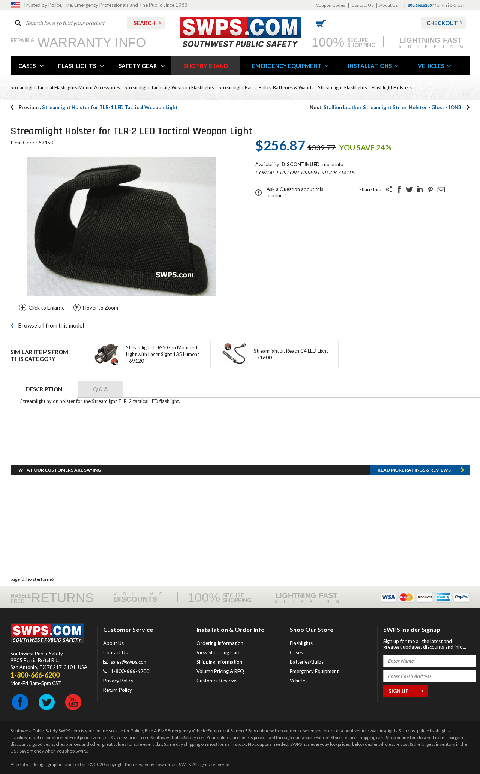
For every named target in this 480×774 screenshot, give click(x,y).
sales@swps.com (129, 662)
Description (44, 389)
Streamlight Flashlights (342, 87)
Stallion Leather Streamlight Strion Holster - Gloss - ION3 (385, 107)
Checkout (442, 23)
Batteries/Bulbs (307, 662)
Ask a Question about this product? (295, 192)
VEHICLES (431, 65)
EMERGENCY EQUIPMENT (287, 65)
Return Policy (117, 690)
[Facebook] (399, 189)
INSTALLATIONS (370, 65)
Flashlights (301, 643)
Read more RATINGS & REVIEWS (414, 470)
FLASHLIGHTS (77, 65)
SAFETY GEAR (137, 65)
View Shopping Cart (218, 652)
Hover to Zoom (100, 307)
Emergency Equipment (314, 671)
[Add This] (388, 189)
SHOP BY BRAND (206, 65)
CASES (27, 65)
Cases (296, 652)
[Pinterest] (430, 189)
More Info (333, 164)
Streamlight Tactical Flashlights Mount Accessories (65, 87)
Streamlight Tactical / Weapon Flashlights (169, 87)
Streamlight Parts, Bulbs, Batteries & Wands (266, 87)
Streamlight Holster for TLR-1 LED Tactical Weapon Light (98, 107)
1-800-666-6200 (130, 671)
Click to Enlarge (46, 307)
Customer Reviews (216, 681)
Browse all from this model (51, 325)
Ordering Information (219, 643)
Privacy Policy (118, 681)
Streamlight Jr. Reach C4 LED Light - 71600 (291, 354)
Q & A (100, 389)
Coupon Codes (330, 5)
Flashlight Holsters (392, 87)
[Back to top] (455, 749)
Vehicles (299, 681)
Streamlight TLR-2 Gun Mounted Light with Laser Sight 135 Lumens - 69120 (163, 354)
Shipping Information (219, 662)
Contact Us (362, 5)
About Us (389, 5)
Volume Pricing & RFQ (220, 671)
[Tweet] (409, 189)
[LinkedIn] (420, 189)
